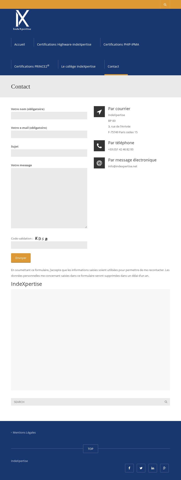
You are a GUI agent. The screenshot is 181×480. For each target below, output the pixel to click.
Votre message (21, 165)
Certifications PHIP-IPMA (121, 44)
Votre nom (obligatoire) (27, 109)
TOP (90, 449)
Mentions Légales (24, 432)
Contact (113, 66)
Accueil (19, 44)
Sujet (15, 146)
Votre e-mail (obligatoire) (29, 128)
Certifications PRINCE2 (31, 66)
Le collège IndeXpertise (78, 66)
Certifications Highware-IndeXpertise (64, 44)
